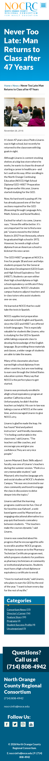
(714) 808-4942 (26, 666)
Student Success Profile (19, 624)
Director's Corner (16, 613)
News (16, 85)
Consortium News (16, 609)
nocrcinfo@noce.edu (17, 706)
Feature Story (14, 617)
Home (7, 85)
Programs (12, 620)
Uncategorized (15, 628)
